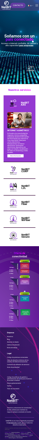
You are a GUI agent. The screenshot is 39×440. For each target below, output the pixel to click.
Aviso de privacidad (13, 367)
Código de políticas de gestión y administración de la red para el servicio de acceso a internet (19, 378)
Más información (15, 156)
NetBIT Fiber (19, 434)
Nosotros (10, 336)
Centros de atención (13, 345)
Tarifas (9, 386)
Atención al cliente (13, 342)
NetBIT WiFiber (19, 435)
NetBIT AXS (12, 432)
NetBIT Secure (18, 437)
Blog (8, 339)
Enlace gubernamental (14, 383)
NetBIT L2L (22, 434)
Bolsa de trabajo (12, 347)
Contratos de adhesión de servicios (18, 364)
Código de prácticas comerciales (17, 357)
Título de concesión (13, 388)
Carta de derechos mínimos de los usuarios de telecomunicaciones (17, 361)
